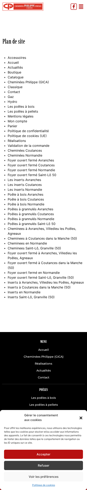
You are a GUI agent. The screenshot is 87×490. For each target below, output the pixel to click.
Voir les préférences (43, 477)
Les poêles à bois (21, 106)
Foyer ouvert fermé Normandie (31, 170)
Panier (12, 126)
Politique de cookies (43, 485)
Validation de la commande (28, 146)
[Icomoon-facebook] (74, 6)
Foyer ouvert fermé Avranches (31, 160)
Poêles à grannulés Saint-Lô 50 (31, 224)
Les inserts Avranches (24, 180)
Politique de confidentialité (28, 131)
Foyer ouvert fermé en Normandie (34, 273)
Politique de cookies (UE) (27, 136)
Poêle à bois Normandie (26, 204)
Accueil (13, 62)
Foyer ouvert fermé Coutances (31, 165)
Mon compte (17, 121)
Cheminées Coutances (25, 150)
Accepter (43, 454)
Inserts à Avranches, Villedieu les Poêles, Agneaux (46, 282)
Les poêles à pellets (23, 111)
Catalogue (15, 77)
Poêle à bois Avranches (25, 194)
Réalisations (17, 141)
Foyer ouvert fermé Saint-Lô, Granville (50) (41, 277)
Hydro (12, 102)
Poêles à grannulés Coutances (31, 214)
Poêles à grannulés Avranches (30, 209)
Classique (15, 87)
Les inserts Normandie (25, 189)
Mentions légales (20, 116)
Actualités (15, 67)
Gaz (11, 97)
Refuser (43, 465)
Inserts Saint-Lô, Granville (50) (31, 297)
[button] (81, 418)
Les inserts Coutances (25, 185)
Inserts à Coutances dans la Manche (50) (39, 287)
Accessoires (17, 58)
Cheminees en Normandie (27, 243)
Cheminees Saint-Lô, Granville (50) (34, 248)
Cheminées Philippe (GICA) (28, 82)
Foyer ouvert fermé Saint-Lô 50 (32, 175)
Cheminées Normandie (25, 155)
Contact (14, 92)
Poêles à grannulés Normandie (31, 219)
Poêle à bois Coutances (26, 199)
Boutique (14, 72)
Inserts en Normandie (24, 292)
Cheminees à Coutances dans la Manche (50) (42, 238)
